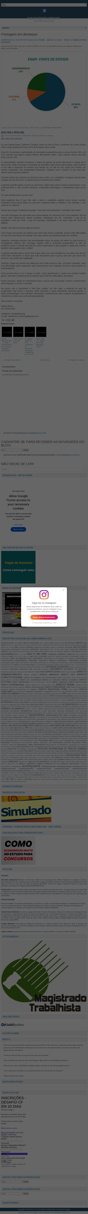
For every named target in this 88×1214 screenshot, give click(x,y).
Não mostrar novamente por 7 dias (45, 623)
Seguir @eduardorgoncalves (44, 617)
